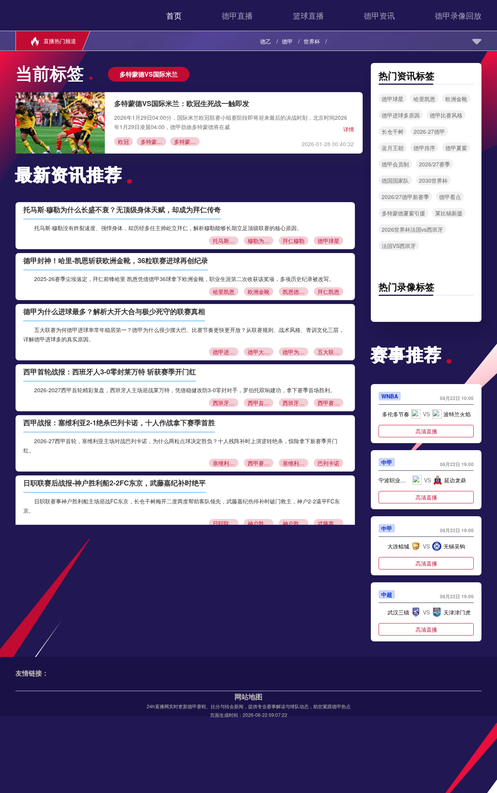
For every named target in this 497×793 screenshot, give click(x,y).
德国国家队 (395, 180)
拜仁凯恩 (328, 291)
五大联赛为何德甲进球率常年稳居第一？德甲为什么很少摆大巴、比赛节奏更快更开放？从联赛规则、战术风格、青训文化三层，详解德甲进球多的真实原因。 (183, 334)
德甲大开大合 (260, 352)
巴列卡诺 (328, 463)
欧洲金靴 (258, 291)
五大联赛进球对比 (330, 352)
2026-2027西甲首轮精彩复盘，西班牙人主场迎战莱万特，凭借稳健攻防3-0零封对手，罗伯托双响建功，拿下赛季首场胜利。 (184, 390)
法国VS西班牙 (399, 246)
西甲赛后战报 (260, 463)
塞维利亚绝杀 (295, 463)
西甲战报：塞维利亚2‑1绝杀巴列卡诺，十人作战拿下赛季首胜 (119, 422)
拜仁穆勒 (293, 241)
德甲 (287, 41)
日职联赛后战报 (225, 523)
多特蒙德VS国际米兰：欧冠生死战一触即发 (181, 103)
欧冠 (123, 141)
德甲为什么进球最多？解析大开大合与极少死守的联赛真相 (114, 311)
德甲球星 (328, 241)
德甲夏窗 (456, 148)
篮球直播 (308, 15)
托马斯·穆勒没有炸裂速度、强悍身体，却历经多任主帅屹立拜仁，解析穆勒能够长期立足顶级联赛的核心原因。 (168, 228)
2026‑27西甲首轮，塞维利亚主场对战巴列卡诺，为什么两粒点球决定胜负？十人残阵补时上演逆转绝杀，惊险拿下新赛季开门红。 (180, 445)
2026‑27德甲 (429, 131)
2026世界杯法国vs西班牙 (412, 229)
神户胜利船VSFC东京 (260, 523)
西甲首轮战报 (260, 403)
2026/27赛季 (434, 164)
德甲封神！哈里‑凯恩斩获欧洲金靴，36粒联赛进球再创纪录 (115, 260)
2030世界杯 (433, 180)
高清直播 (426, 431)
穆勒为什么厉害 (260, 241)
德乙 (265, 41)
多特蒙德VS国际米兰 (153, 141)
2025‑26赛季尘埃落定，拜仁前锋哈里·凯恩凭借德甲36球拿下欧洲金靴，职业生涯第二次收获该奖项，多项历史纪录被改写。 (184, 279)
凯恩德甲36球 (295, 291)
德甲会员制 (395, 164)
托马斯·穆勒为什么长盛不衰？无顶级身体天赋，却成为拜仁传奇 (122, 209)
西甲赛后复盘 (330, 403)
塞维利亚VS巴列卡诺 (225, 463)
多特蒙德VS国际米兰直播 (187, 141)
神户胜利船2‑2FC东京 (295, 523)
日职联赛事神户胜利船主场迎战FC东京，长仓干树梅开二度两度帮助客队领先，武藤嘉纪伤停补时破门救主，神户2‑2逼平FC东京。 (181, 505)
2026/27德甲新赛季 (405, 197)
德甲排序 (424, 148)
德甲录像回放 (458, 15)
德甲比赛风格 (446, 115)
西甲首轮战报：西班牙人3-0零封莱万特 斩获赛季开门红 (109, 372)
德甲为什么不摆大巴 (295, 352)
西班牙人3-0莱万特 (225, 403)
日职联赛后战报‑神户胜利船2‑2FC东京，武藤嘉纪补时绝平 (114, 483)
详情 (348, 129)
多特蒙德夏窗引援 (403, 213)
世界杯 (312, 41)
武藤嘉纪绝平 (330, 523)
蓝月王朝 (392, 148)
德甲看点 (450, 197)
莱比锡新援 (448, 213)
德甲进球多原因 (225, 352)
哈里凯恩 (224, 291)
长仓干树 (392, 131)
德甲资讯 (379, 15)
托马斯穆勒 (225, 241)
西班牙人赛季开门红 (295, 403)
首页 (174, 15)
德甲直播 (237, 15)
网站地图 (248, 697)
